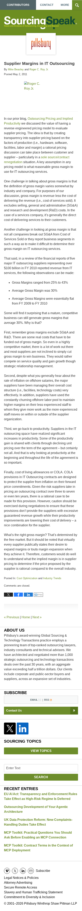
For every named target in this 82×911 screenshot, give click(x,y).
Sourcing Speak (41, 22)
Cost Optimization (27, 578)
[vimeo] (7, 871)
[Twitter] (10, 728)
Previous (11, 617)
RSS (46, 699)
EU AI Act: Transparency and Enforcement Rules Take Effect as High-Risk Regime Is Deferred (40, 796)
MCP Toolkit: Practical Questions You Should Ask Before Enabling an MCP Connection (38, 835)
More (65, 4)
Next (37, 617)
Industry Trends (52, 578)
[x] (15, 871)
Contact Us (14, 710)
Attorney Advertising (18, 882)
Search (41, 777)
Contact (47, 4)
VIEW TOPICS (41, 751)
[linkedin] (23, 871)
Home (25, 617)
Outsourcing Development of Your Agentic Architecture (36, 809)
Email (34, 699)
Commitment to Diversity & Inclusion (29, 897)
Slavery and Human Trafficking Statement (33, 892)
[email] (31, 871)
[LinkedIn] (22, 728)
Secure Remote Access (20, 887)
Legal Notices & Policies (21, 877)
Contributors (18, 4)
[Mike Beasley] (13, 93)
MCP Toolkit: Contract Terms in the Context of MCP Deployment (38, 848)
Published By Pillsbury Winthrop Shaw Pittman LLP (41, 44)
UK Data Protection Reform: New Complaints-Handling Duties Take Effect (38, 822)
